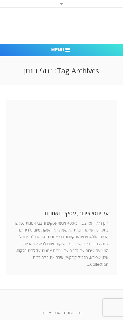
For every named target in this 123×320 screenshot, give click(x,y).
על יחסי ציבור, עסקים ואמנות (76, 213)
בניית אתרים (73, 312)
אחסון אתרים (50, 312)
